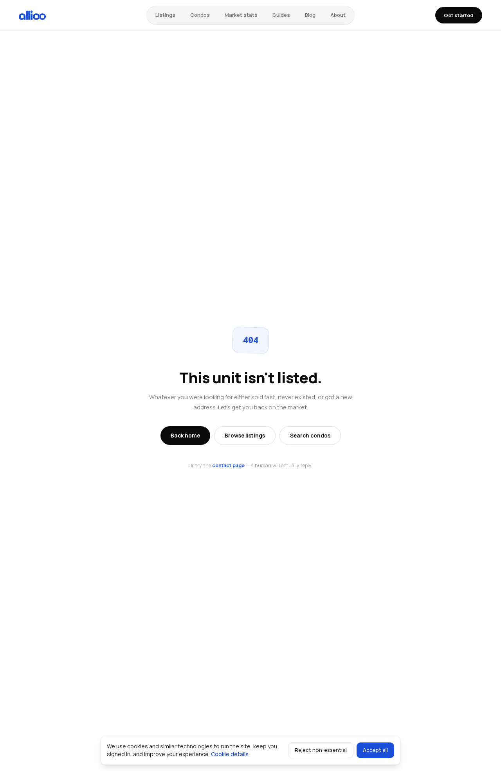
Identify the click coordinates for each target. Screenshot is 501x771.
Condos (200, 14)
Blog (310, 14)
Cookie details (230, 754)
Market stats (241, 14)
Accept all (375, 749)
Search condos (310, 435)
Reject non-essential (321, 749)
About (338, 14)
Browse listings (245, 435)
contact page (228, 465)
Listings (165, 14)
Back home (185, 435)
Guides (281, 14)
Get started (459, 15)
